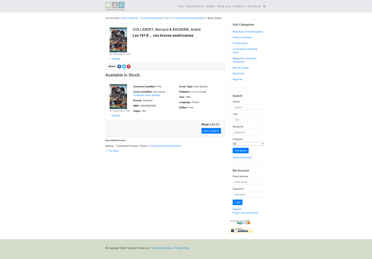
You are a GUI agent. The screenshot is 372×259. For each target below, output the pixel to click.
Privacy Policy (182, 248)
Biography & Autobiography (248, 31)
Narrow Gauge (241, 67)
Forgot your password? (245, 212)
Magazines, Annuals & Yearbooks (244, 60)
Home (181, 6)
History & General (242, 37)
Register (237, 209)
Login (238, 202)
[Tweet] (124, 66)
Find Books (241, 150)
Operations (239, 73)
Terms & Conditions (161, 248)
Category (238, 139)
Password (238, 188)
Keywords (238, 126)
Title (235, 114)
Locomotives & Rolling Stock (245, 51)
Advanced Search (242, 157)
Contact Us (239, 6)
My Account (254, 6)
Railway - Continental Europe (145, 18)
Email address (240, 176)
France (167, 18)
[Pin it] (128, 66)
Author (236, 101)
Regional (237, 79)
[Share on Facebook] (119, 66)
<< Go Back (112, 150)
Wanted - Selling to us (218, 6)
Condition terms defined (146, 95)
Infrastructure (240, 43)
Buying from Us (195, 6)
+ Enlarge (115, 58)
